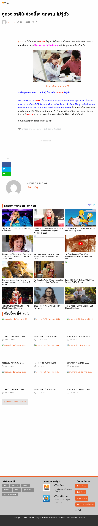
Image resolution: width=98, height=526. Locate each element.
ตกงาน (50, 129)
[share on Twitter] (6, 169)
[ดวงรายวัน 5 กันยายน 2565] (48, 354)
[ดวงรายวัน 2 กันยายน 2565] (16, 381)
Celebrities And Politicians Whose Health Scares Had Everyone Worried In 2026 (48, 230)
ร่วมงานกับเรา (82, 498)
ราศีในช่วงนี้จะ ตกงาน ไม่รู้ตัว (57, 86)
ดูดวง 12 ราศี (42, 129)
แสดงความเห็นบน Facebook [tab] (15, 402)
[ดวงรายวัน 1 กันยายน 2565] (48, 380)
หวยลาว (25, 485)
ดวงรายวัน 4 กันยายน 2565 (78, 362)
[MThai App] (46, 487)
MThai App (59, 485)
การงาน (25, 129)
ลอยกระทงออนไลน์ (10, 494)
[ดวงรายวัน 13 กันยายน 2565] (16, 328)
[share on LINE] (6, 174)
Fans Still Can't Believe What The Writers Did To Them (79, 281)
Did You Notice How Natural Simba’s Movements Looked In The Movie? (17, 282)
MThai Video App (61, 496)
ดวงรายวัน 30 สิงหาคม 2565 (78, 389)
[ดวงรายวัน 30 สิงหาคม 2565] (81, 381)
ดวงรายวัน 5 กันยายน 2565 (45, 362)
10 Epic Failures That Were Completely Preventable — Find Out (78, 256)
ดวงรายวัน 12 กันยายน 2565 (45, 336)
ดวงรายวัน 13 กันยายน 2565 (13, 336)
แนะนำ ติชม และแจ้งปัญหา (85, 504)
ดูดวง (20, 42)
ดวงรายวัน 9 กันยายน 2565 (13, 362)
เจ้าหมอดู (11, 22)
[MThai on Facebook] (76, 510)
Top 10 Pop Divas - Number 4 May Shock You (16, 229)
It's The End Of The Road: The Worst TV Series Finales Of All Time (47, 256)
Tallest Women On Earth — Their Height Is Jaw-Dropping (16, 306)
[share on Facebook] (6, 164)
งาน (30, 129)
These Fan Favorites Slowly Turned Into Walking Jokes (80, 229)
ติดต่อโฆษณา (82, 486)
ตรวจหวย (15, 485)
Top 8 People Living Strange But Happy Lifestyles (79, 306)
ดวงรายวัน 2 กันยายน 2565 (13, 389)
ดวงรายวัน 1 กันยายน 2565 (45, 389)
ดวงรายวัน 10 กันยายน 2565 (78, 336)
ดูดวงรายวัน (28, 490)
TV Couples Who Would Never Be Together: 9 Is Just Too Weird (48, 281)
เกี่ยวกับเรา (81, 492)
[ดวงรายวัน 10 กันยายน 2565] (81, 328)
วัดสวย (17, 490)
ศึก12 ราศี (57, 129)
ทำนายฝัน (7, 490)
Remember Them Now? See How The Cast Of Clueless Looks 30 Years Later (16, 256)
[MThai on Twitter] (79, 510)
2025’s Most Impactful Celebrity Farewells (47, 306)
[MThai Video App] (46, 498)
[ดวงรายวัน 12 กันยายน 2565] (48, 328)
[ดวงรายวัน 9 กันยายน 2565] (16, 354)
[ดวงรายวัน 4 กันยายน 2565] (81, 354)
